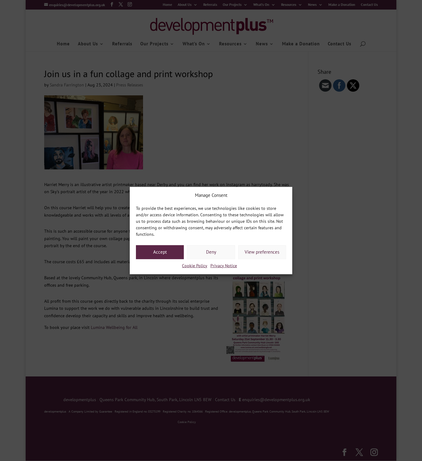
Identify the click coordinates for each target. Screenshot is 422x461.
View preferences (262, 252)
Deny (211, 252)
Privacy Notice (223, 265)
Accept (160, 252)
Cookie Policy (194, 265)
